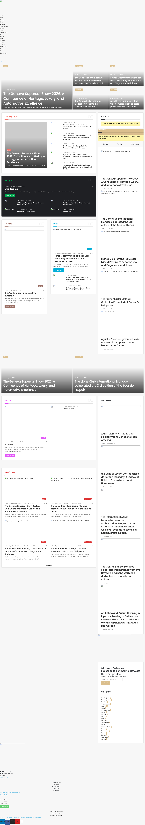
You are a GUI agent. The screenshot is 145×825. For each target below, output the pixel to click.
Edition (2, 18)
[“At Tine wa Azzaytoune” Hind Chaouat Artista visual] (6, 201)
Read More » (10, 195)
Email (2, 803)
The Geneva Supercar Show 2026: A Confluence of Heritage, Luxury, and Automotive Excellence (33, 98)
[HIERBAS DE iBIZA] (52, 407)
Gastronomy (3, 32)
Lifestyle (84, 180)
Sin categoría (105, 698)
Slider (5, 66)
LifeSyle (2, 24)
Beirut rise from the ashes (26, 211)
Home (2, 16)
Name (2, 800)
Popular (119, 144)
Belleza (50, 116)
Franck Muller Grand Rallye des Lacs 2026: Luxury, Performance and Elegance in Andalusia (125, 80)
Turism (103, 724)
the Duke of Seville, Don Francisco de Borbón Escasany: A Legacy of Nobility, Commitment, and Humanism (120, 478)
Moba (7, 186)
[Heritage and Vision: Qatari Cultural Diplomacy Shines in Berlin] (54, 286)
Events (113, 66)
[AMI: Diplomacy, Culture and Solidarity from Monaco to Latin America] (120, 418)
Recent (105, 144)
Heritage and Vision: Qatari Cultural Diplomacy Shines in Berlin (78, 289)
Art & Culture (4, 26)
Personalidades (106, 727)
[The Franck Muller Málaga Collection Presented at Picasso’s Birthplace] (90, 98)
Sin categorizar (105, 700)
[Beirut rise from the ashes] (9, 210)
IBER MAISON (67, 211)
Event (2, 30)
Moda (103, 708)
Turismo (103, 716)
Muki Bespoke (11, 189)
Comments (135, 144)
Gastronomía (105, 722)
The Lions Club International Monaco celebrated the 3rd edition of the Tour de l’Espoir (89, 80)
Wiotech (9, 444)
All (22, 116)
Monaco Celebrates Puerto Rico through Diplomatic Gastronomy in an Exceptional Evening (77, 167)
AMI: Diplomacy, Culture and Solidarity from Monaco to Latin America (119, 437)
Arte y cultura (79, 66)
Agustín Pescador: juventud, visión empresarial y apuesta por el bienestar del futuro (124, 104)
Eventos (62, 116)
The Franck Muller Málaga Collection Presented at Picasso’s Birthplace (88, 104)
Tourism (2, 28)
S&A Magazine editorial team (16, 165)
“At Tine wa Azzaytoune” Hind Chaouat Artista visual (30, 204)
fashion (73, 116)
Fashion (2, 20)
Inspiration (114, 89)
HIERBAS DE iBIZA (68, 409)
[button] (72, 34)
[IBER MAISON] (55, 210)
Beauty (2, 22)
